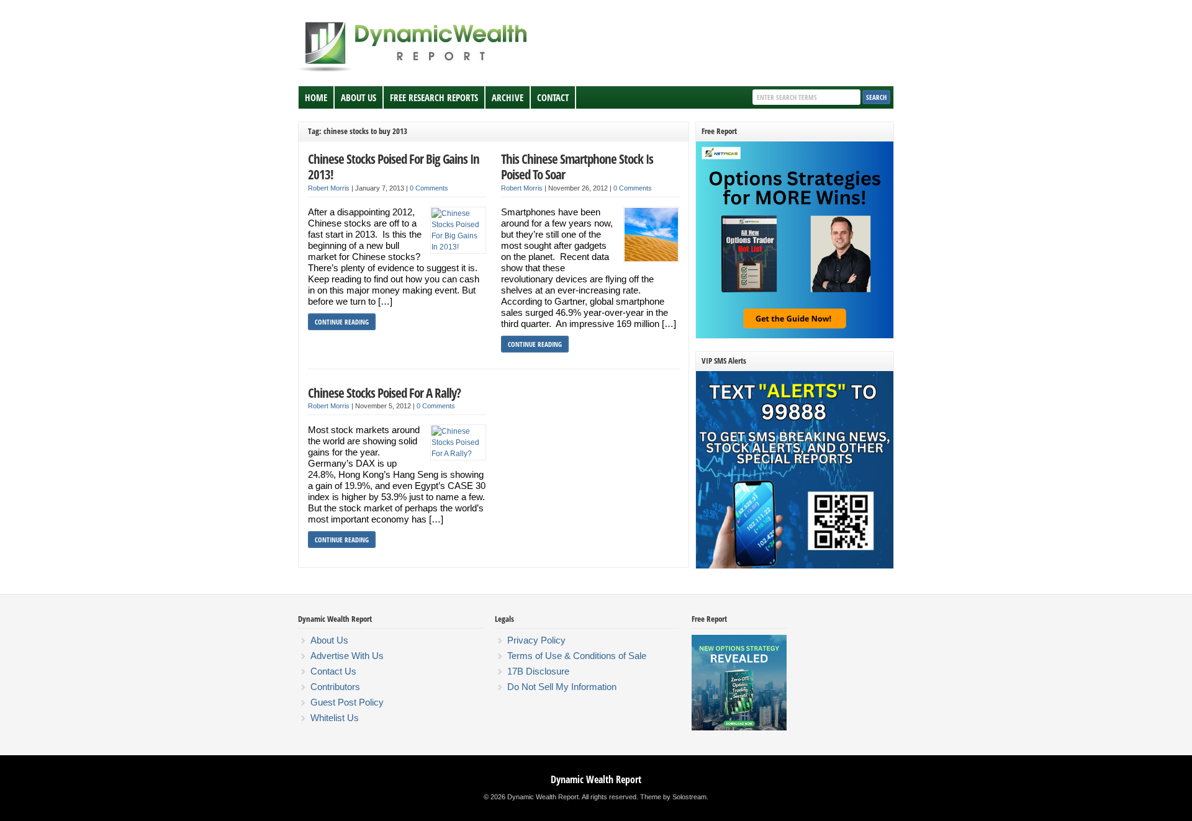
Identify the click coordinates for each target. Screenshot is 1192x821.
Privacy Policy (536, 640)
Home (316, 97)
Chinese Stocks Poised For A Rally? (384, 393)
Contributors (335, 686)
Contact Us (333, 671)
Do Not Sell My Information (561, 686)
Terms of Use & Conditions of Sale (576, 655)
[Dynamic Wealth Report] (415, 70)
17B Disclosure (538, 671)
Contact (553, 97)
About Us (358, 97)
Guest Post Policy (347, 702)
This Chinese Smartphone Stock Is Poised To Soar (577, 167)
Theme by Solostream (673, 797)
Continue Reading (342, 321)
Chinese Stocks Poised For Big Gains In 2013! (393, 167)
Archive (507, 97)
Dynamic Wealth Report (596, 779)
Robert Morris (329, 188)
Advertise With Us (347, 655)
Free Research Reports (434, 97)
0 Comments (429, 188)
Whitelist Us (334, 717)
